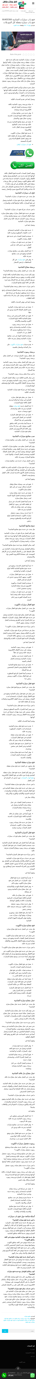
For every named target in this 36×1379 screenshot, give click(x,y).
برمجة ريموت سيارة (25, 1318)
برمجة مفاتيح (18, 1318)
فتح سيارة (17, 406)
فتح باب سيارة (16, 1320)
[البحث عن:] (21, 1331)
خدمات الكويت (16, 25)
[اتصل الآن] (4, 1375)
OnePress (12, 1373)
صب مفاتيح (11, 1318)
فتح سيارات (21, 259)
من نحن (33, 1356)
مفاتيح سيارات (27, 1316)
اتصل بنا (33, 1349)
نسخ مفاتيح (28, 1322)
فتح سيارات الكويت (16, 344)
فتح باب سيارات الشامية (25, 1320)
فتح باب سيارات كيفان (24, 144)
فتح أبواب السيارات (27, 778)
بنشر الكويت (22, 1362)
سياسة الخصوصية (30, 1353)
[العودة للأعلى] (18, 1369)
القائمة (33, 3)
